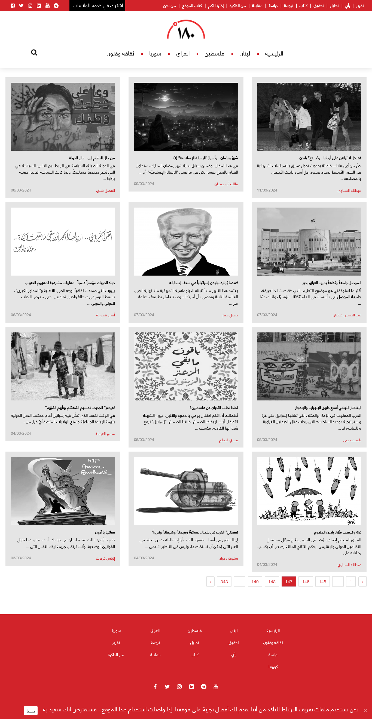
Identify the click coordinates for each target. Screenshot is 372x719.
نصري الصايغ (228, 439)
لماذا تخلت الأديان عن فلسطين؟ (214, 407)
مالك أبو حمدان (226, 183)
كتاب (303, 5)
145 (322, 581)
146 (305, 581)
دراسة (273, 5)
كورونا (273, 666)
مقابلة (257, 5)
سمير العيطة (105, 433)
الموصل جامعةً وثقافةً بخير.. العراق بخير (332, 282)
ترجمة (288, 5)
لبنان (245, 53)
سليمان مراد (228, 557)
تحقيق (319, 5)
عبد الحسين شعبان (347, 314)
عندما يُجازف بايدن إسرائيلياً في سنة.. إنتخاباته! (203, 282)
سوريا (155, 53)
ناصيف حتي (352, 439)
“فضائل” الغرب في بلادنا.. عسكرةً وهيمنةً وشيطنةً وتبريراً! (195, 531)
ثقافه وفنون (120, 53)
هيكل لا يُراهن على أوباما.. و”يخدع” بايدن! (330, 157)
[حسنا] (365, 710)
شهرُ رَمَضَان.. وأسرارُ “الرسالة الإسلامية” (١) (205, 157)
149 (255, 581)
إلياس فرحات (105, 557)
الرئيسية (274, 53)
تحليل (334, 5)
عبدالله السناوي (349, 190)
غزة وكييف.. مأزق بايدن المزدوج (337, 531)
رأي (347, 5)
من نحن (169, 5)
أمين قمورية (105, 314)
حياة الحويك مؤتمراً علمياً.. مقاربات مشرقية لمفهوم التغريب (70, 282)
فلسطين (214, 53)
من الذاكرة (238, 5)
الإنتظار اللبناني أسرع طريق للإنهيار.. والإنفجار (328, 407)
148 (272, 581)
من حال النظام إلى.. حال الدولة (92, 157)
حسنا (31, 710)
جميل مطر (230, 314)
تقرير (360, 5)
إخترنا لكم (216, 5)
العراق (183, 53)
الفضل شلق (105, 190)
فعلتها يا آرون (105, 531)
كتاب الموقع (192, 5)
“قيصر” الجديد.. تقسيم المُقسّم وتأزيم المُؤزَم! (80, 407)
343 (224, 581)
